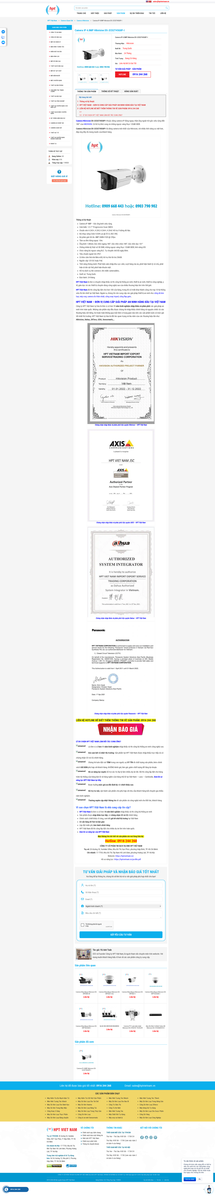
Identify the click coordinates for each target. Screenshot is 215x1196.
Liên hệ (166, 1180)
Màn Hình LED (55, 56)
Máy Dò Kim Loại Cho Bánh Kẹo (58, 1105)
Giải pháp (108, 13)
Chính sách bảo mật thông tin (92, 1135)
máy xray (83, 296)
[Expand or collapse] (163, 97)
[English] (147, 1)
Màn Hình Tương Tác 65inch (57, 1101)
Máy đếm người (55, 75)
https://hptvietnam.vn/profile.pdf (127, 859)
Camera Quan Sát (56, 128)
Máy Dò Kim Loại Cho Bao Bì (119, 1101)
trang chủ (81, 13)
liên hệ (163, 13)
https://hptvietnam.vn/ (124, 856)
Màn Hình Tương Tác (57, 47)
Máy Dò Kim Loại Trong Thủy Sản (89, 1111)
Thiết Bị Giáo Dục (56, 96)
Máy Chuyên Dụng (56, 80)
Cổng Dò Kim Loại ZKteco (149, 1105)
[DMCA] (54, 1166)
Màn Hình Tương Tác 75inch (149, 1098)
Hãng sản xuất (131, 91)
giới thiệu (95, 13)
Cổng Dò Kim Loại (56, 37)
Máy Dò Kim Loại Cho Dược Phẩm (152, 1111)
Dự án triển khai (137, 13)
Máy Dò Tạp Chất (56, 71)
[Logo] (52, 10)
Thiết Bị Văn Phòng (57, 85)
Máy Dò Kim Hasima (85, 1105)
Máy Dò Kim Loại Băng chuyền (57, 1118)
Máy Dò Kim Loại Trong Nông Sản (151, 1101)
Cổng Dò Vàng (144, 1114)
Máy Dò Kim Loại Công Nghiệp (150, 1118)
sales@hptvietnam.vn (161, 1)
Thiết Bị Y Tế (55, 132)
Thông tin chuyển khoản (90, 1144)
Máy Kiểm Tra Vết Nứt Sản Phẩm (89, 1098)
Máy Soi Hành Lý (56, 42)
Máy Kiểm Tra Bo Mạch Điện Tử (58, 1098)
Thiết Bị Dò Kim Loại (57, 66)
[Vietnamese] (150, 1)
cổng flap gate (125, 296)
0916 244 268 (140, 74)
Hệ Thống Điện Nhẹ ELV (58, 118)
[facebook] (142, 1137)
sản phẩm (121, 13)
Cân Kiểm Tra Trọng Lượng (57, 90)
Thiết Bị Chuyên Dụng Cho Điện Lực (59, 106)
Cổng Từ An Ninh (56, 32)
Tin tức (152, 13)
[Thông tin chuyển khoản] (59, 175)
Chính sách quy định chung (91, 1132)
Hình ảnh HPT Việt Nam (90, 1138)
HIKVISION (88, 124)
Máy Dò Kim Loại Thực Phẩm (57, 1114)
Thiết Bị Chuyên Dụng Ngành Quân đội (58, 138)
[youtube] (147, 1137)
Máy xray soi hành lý (116, 1118)
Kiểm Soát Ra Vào (56, 51)
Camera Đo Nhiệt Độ (57, 123)
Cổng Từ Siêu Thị (115, 1105)
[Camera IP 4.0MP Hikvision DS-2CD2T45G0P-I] (82, 78)
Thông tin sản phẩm (86, 91)
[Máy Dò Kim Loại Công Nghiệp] (71, 1166)
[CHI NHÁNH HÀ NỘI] (6, 1189)
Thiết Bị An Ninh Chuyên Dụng (58, 112)
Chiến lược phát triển (89, 1141)
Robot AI (53, 143)
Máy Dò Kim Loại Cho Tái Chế (88, 1101)
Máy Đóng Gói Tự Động (148, 1108)
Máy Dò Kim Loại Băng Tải (87, 1108)
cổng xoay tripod (112, 296)
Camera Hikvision (83, 121)
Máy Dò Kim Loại (55, 61)
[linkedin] (151, 1137)
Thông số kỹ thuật (110, 91)
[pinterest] (156, 1137)
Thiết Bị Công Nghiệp (57, 101)
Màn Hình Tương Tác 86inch (118, 1098)
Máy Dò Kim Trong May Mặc (57, 1108)
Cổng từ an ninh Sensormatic (88, 1118)
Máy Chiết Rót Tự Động (117, 1114)
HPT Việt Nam (81, 282)
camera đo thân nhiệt (95, 296)
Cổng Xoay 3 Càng (53, 1111)
